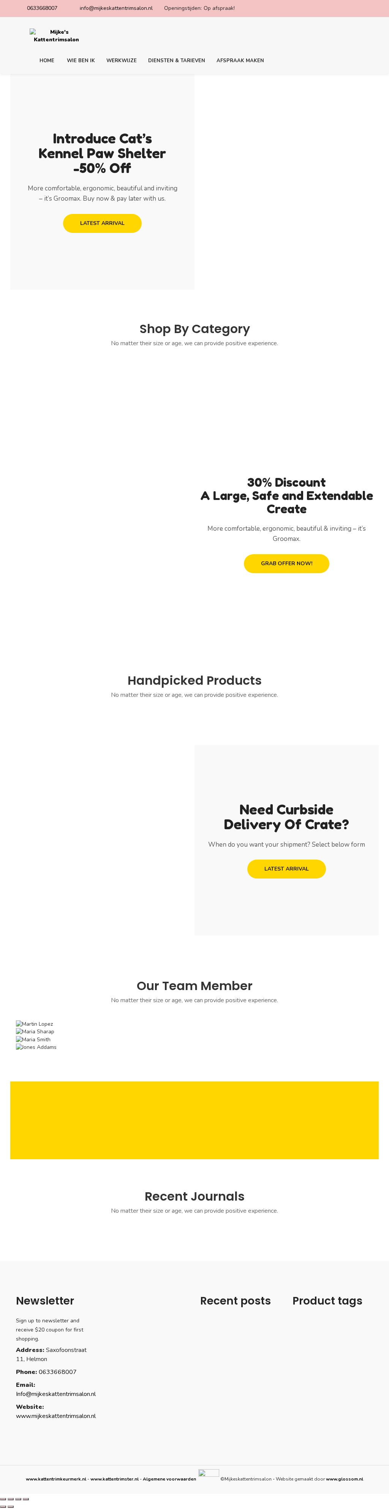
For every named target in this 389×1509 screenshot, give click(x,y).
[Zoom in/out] (26, 1499)
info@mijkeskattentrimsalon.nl (116, 8)
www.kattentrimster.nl (114, 1479)
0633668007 (42, 8)
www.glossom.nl (344, 1479)
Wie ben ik (81, 60)
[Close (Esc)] (3, 1499)
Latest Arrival (102, 223)
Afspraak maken (240, 60)
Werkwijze (121, 60)
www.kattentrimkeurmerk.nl (56, 1479)
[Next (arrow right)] (11, 1507)
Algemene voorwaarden (170, 1479)
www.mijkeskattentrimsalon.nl (56, 1416)
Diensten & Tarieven (176, 60)
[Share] (11, 1499)
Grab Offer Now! (286, 563)
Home (47, 60)
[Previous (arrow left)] (3, 1507)
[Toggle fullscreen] (18, 1499)
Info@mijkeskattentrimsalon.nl (56, 1394)
